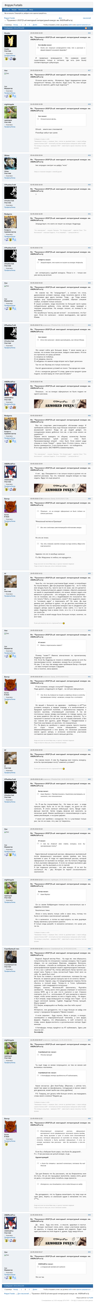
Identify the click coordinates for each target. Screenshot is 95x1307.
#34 (89, 325)
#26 (89, 33)
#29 (89, 155)
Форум (14, 10)
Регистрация (22, 10)
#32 (89, 248)
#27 (89, 70)
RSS (89, 28)
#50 (89, 1252)
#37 (89, 464)
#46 (89, 949)
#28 (89, 104)
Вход (31, 10)
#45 (89, 880)
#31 (89, 214)
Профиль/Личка (9, 56)
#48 (89, 1118)
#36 (89, 415)
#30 (89, 185)
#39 (89, 573)
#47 (89, 1040)
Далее (35, 25)
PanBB (91, 1297)
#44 (89, 829)
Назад (15, 25)
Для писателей (75, 18)
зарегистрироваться (83, 25)
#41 (89, 677)
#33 (89, 283)
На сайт (7, 10)
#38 (89, 499)
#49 (89, 1215)
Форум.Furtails (13, 5)
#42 (89, 750)
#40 (89, 630)
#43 (89, 779)
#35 (89, 382)
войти (71, 25)
